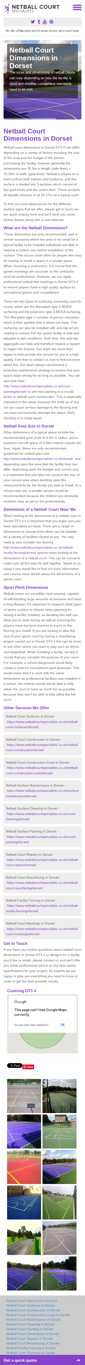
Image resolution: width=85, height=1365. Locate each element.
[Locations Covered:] (6, 7)
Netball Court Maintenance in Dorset (33, 1319)
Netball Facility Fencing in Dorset (30, 1348)
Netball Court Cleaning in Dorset (30, 1324)
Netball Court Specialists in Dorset (31, 1301)
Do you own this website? (31, 1025)
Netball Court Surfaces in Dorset (30, 1305)
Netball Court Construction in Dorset (33, 1310)
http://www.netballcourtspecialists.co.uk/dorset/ (38, 459)
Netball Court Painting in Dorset (29, 1329)
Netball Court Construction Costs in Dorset (38, 1315)
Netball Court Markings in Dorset (30, 1353)
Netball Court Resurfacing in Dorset (32, 1343)
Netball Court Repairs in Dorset (29, 1338)
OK (62, 1025)
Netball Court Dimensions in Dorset (32, 1334)
